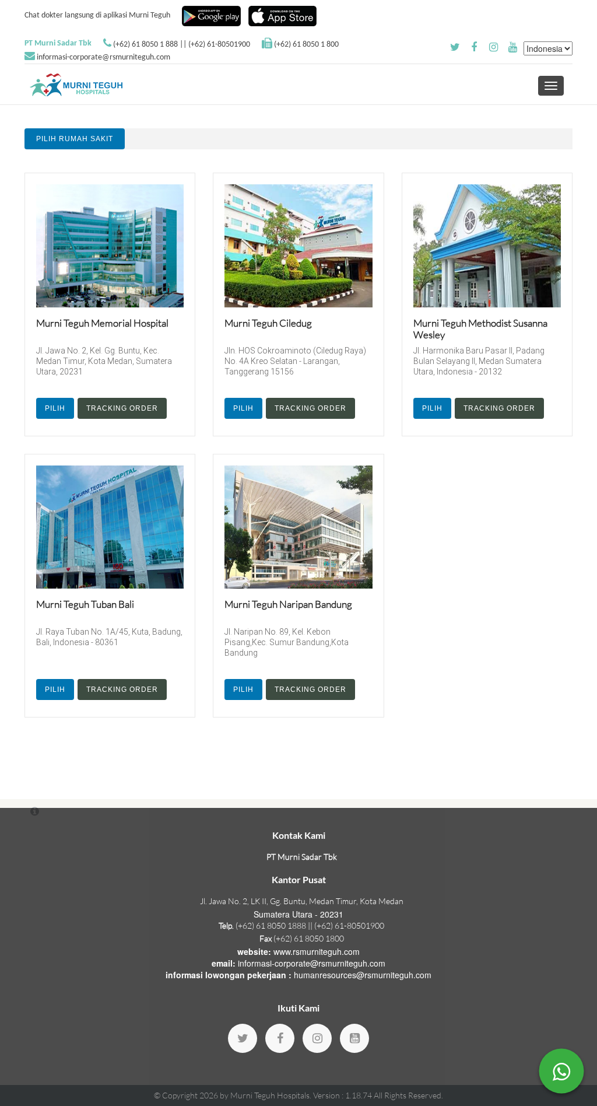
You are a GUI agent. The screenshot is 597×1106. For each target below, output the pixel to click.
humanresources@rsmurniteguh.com (362, 975)
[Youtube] (354, 1038)
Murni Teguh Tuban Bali (85, 604)
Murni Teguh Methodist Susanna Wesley (480, 329)
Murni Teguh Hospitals (270, 1095)
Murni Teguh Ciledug (268, 323)
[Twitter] (242, 1038)
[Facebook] (279, 1038)
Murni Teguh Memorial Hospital (102, 323)
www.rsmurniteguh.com (316, 951)
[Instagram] (317, 1038)
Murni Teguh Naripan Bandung (288, 604)
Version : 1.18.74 (343, 1095)
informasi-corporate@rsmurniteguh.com (103, 57)
